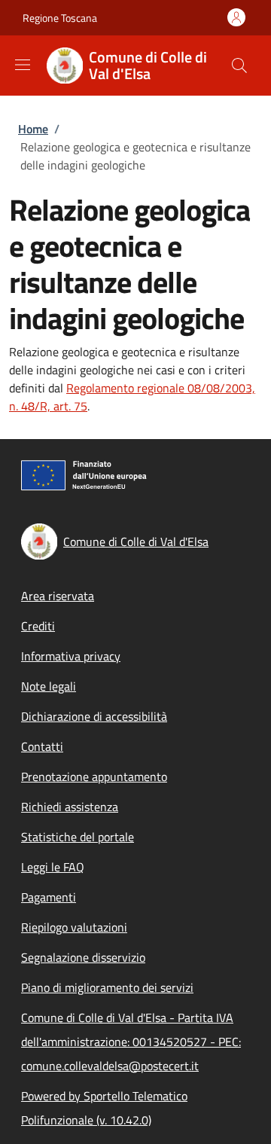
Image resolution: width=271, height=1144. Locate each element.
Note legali (48, 686)
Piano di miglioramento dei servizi (107, 987)
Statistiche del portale (77, 837)
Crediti (38, 626)
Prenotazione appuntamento (94, 776)
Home (33, 129)
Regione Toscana (60, 18)
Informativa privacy (70, 656)
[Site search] (239, 65)
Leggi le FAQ (52, 867)
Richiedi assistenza (69, 807)
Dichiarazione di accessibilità (94, 716)
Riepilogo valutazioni (74, 927)
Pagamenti (48, 897)
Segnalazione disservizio (83, 957)
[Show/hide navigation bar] (22, 65)
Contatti (42, 746)
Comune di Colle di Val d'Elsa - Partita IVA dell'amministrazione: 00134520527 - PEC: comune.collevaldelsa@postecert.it (131, 1041)
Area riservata (57, 596)
